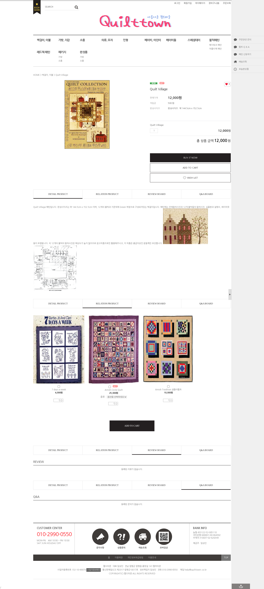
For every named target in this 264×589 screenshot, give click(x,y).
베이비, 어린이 (153, 40)
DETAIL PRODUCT (58, 194)
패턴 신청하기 (245, 54)
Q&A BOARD (206, 194)
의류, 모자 (107, 40)
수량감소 (61, 401)
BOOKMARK (37, 7)
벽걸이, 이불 (44, 40)
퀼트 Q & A (244, 47)
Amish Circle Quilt (114, 390)
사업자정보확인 (93, 570)
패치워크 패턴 (215, 45)
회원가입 (188, 3)
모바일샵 (164, 548)
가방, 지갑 (64, 40)
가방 (60, 57)
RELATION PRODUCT (107, 194)
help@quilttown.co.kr (196, 570)
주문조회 (227, 3)
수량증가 (61, 400)
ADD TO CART (190, 168)
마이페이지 (200, 3)
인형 (125, 40)
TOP (226, 558)
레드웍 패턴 (43, 52)
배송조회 (243, 62)
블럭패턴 (214, 40)
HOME (36, 75)
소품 (82, 40)
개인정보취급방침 (135, 558)
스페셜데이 (194, 40)
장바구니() (214, 3)
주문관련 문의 (245, 40)
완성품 (83, 52)
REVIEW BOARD (156, 194)
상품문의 (121, 548)
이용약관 (119, 558)
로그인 (177, 3)
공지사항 (100, 548)
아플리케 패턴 (215, 49)
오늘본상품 (244, 69)
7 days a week (59, 390)
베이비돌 (171, 40)
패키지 (62, 52)
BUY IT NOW (190, 157)
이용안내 (152, 558)
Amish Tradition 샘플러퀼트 (168, 390)
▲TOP (241, 586)
